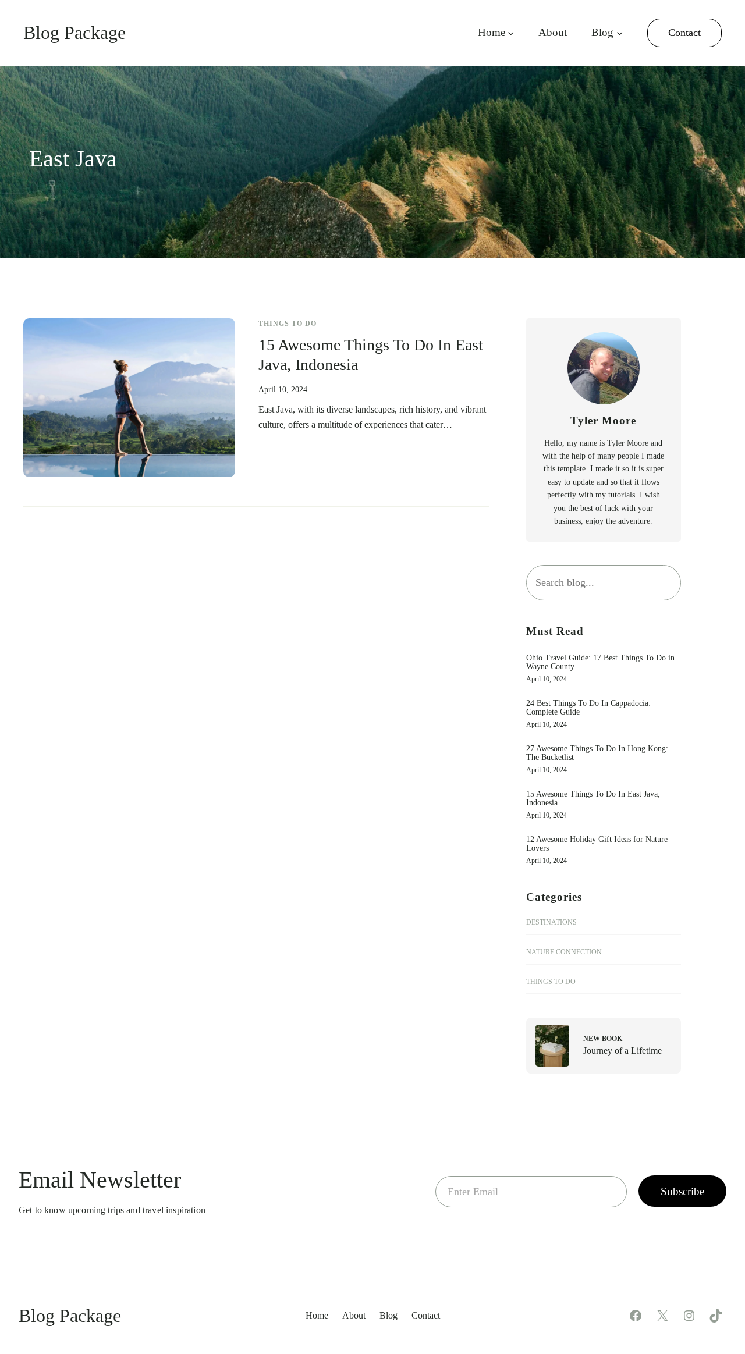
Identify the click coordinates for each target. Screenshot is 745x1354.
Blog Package (74, 32)
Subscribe (682, 1191)
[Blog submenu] (619, 33)
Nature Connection (564, 952)
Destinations (551, 922)
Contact (684, 32)
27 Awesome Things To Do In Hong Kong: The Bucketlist (597, 753)
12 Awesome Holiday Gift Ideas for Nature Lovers (597, 843)
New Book (602, 1039)
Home (491, 32)
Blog (602, 32)
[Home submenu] (511, 33)
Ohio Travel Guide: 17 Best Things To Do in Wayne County (600, 662)
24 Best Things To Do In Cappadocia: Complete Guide (588, 707)
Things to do (287, 323)
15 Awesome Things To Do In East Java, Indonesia (370, 355)
